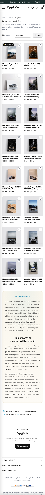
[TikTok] (20, 453)
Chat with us (24, 446)
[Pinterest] (30, 453)
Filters (39, 35)
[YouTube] (25, 453)
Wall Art (10, 18)
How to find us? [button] (9, 470)
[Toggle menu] (3, 7)
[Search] (28, 7)
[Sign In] (37, 7)
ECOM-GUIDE (26, 480)
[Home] (13, 8)
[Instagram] (15, 453)
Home (4, 18)
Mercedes (17, 363)
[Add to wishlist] (19, 45)
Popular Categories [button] (11, 465)
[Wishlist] (32, 7)
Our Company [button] (8, 460)
